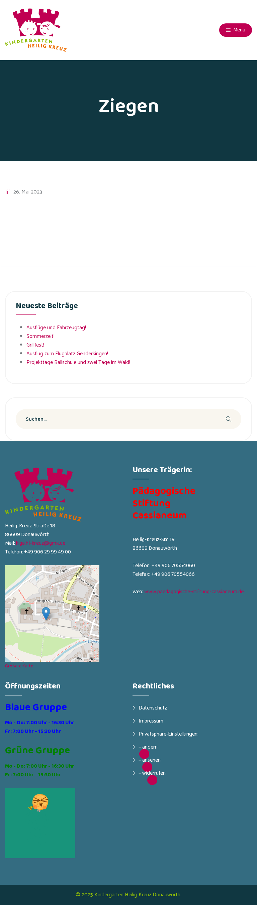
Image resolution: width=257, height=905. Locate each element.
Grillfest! (35, 345)
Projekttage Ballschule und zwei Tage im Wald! (78, 362)
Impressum (151, 721)
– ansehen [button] (150, 760)
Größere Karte (19, 666)
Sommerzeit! (40, 336)
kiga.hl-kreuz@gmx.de (40, 543)
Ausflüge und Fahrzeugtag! (56, 327)
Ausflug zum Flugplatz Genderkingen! (67, 353)
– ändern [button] (148, 747)
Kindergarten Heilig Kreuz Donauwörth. (137, 894)
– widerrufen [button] (152, 773)
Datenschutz (153, 708)
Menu (238, 30)
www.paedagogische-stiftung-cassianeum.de (194, 592)
